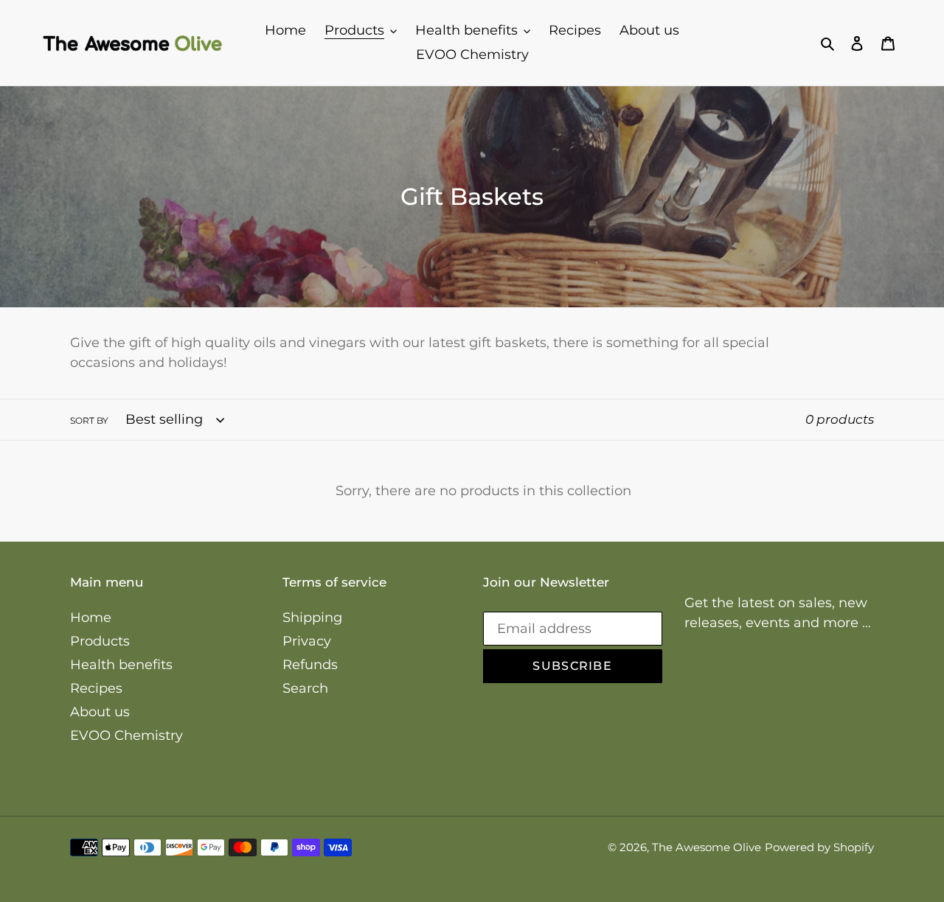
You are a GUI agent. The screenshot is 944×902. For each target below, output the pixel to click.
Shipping (312, 617)
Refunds (310, 665)
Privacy (306, 641)
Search (305, 688)
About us (100, 712)
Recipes (96, 688)
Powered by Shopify (819, 847)
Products (100, 641)
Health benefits (121, 665)
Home (90, 617)
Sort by (89, 420)
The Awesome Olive (706, 847)
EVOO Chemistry (126, 735)
